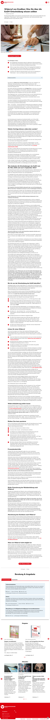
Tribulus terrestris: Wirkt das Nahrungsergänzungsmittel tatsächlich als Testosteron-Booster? (38, 679)
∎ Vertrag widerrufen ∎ (44, 719)
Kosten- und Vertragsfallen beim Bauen (34, 641)
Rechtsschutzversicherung (13, 468)
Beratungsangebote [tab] (6, 579)
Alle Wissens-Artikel (24, 563)
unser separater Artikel (37, 367)
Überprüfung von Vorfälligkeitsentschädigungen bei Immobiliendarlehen (23, 608)
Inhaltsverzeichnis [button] (12, 77)
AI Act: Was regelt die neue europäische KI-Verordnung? (24, 677)
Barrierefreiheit (35, 719)
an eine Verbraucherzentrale (15, 408)
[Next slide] (48, 639)
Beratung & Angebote (13, 56)
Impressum (29, 719)
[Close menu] (14, 710)
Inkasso (7, 596)
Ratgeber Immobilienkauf (10, 641)
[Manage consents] (48, 718)
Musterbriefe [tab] (14, 579)
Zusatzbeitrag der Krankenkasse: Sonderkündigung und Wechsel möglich (9, 678)
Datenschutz (23, 719)
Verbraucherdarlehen (11, 584)
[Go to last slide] (1, 639)
